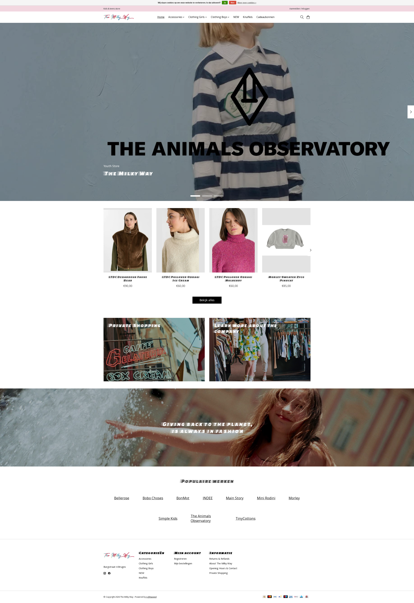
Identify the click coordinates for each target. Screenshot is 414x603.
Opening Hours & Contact (223, 568)
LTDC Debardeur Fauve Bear (128, 278)
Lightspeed (151, 597)
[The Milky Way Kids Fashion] (119, 17)
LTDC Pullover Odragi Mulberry (233, 278)
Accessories (145, 558)
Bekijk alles (207, 300)
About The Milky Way (220, 563)
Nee (232, 3)
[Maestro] (285, 597)
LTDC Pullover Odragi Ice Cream (180, 278)
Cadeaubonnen (265, 17)
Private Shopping (218, 573)
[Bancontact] (280, 597)
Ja (225, 3)
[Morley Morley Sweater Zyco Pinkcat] (286, 240)
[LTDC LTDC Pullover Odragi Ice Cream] (180, 240)
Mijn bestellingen (183, 563)
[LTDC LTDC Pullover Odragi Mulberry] (233, 240)
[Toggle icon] (302, 17)
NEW (236, 17)
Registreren (180, 558)
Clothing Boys (146, 568)
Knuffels (248, 17)
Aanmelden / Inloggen (299, 8)
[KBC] (301, 597)
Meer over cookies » (247, 3)
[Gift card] (307, 597)
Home (160, 17)
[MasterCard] (269, 597)
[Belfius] (296, 597)
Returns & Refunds (219, 558)
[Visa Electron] (291, 597)
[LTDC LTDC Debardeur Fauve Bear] (128, 240)
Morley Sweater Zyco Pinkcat (286, 278)
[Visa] (275, 597)
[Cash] (264, 597)
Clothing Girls (146, 563)
